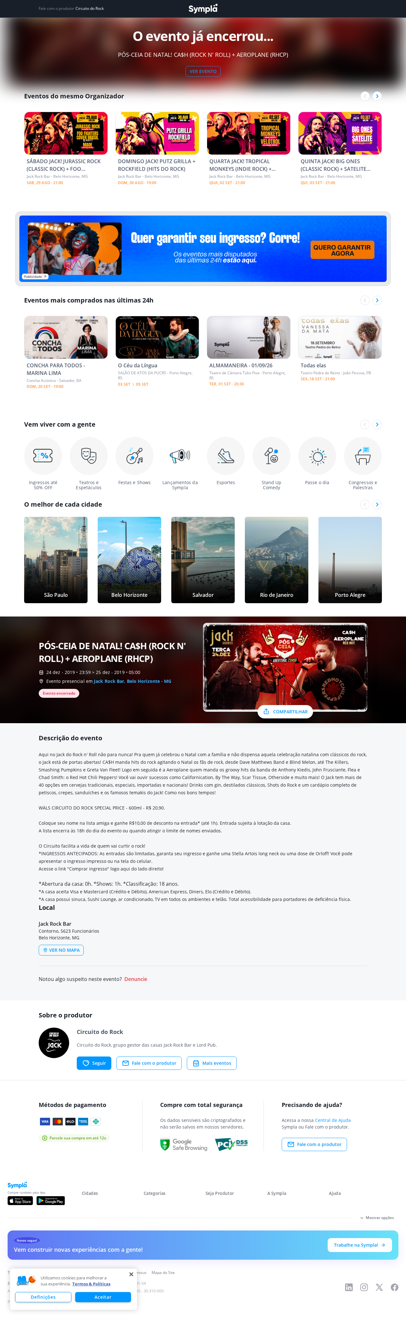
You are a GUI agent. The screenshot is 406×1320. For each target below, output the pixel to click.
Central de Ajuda (333, 1120)
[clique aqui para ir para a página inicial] (203, 9)
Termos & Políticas (91, 1284)
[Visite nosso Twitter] (379, 1287)
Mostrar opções (380, 1217)
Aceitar (103, 1297)
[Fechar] (131, 1274)
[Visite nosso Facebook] (394, 1287)
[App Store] (20, 1200)
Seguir (99, 1063)
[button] (26, 1281)
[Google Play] (50, 1200)
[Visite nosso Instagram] (364, 1287)
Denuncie (135, 979)
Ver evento (203, 71)
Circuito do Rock (89, 8)
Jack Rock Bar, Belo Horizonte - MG (132, 681)
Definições (43, 1297)
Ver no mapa (64, 950)
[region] (73, 1289)
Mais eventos (216, 1063)
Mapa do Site (163, 1272)
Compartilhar (290, 712)
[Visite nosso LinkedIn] (349, 1287)
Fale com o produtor (154, 1063)
